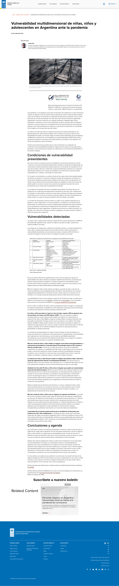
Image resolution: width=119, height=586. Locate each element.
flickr (96, 569)
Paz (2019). (31, 467)
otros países (66, 300)
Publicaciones (47, 548)
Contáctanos (63, 546)
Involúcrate (76, 4)
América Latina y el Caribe (13, 3)
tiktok (105, 569)
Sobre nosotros (13, 546)
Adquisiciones (63, 551)
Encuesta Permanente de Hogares (50, 473)
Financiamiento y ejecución (16, 559)
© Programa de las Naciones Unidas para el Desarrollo (23, 578)
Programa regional (14, 553)
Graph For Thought (48, 553)
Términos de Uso (105, 565)
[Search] (108, 548)
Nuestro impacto (64, 4)
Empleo (62, 548)
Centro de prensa (48, 546)
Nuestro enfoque (31, 546)
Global (104, 4)
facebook (87, 569)
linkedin (99, 569)
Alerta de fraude (105, 563)
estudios (49, 300)
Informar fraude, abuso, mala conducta (100, 557)
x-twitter (90, 569)
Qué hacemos (53, 4)
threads (108, 569)
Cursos (45, 556)
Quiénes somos (42, 4)
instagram (102, 569)
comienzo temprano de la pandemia (65, 302)
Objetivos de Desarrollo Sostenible (32, 549)
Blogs (45, 551)
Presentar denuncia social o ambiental (100, 560)
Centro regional (13, 551)
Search (107, 4)
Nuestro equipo (13, 548)
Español (113, 3)
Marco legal (12, 556)
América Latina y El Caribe (22, 14)
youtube (93, 569)
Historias (46, 559)
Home (13, 14)
